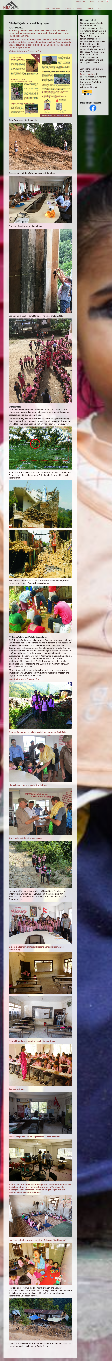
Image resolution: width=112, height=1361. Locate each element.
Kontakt (101, 1)
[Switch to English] (107, 1)
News (47, 8)
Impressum (91, 1)
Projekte (89, 8)
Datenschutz (80, 1)
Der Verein (56, 8)
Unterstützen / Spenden (73, 8)
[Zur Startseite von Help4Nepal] (11, 5)
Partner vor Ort (102, 8)
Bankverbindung (87, 74)
